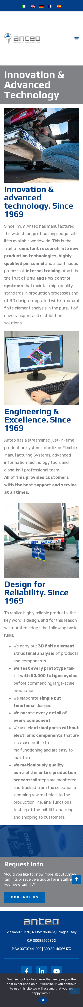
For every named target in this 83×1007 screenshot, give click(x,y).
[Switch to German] (41, 6)
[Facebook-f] (26, 971)
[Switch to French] (50, 6)
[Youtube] (56, 971)
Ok (43, 1000)
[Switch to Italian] (24, 6)
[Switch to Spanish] (59, 6)
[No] (75, 991)
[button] (76, 38)
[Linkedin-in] (41, 971)
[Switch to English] (32, 6)
